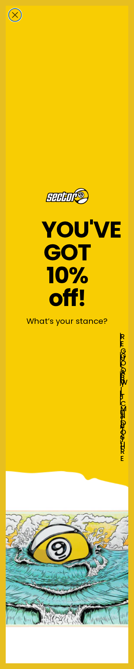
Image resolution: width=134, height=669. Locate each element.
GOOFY (120, 359)
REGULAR (120, 340)
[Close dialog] (15, 15)
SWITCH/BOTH (120, 378)
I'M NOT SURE (120, 397)
